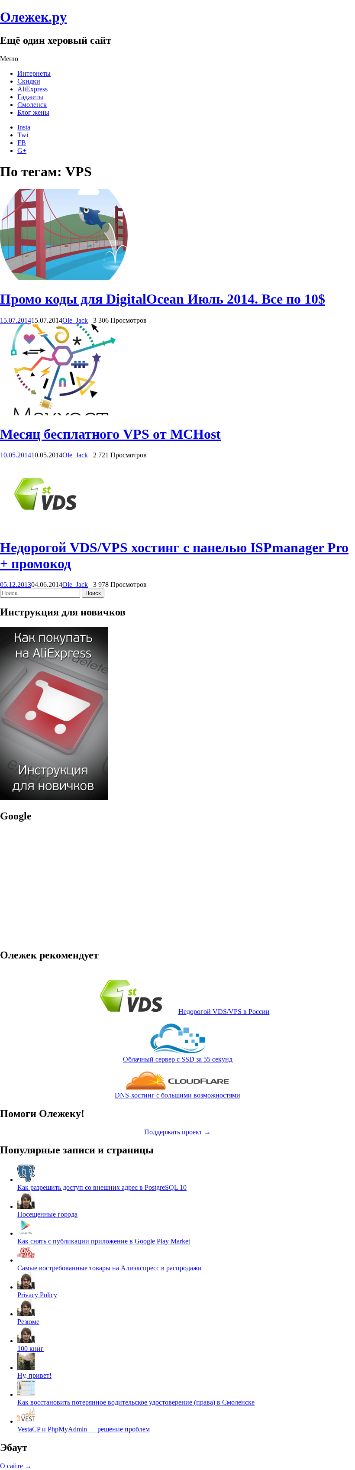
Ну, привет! (34, 1375)
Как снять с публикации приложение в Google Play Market (103, 1241)
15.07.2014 (15, 320)
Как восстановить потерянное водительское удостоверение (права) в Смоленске (136, 1402)
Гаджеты (30, 96)
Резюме (28, 1321)
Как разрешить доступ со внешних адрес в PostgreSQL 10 (102, 1187)
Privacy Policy (37, 1294)
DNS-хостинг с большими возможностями (177, 1095)
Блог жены (33, 112)
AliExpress (32, 89)
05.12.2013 (15, 584)
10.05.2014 (15, 455)
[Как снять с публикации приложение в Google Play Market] (26, 1233)
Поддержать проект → (177, 1132)
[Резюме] (26, 1314)
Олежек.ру (33, 17)
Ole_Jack (75, 320)
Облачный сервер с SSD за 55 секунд (177, 1059)
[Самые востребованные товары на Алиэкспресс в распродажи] (26, 1260)
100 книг (30, 1348)
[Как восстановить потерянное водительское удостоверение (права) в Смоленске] (26, 1394)
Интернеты (34, 73)
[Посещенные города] (26, 1206)
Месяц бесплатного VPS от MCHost (110, 434)
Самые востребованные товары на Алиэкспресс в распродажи (109, 1268)
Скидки (28, 81)
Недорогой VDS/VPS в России (224, 1011)
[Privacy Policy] (26, 1287)
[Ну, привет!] (26, 1367)
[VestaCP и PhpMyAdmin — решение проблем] (26, 1421)
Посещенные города (47, 1214)
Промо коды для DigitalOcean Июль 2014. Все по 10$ (162, 299)
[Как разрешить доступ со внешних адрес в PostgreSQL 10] (26, 1179)
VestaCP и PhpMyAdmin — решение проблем (83, 1429)
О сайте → (16, 1466)
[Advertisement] (54, 885)
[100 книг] (26, 1340)
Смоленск (32, 104)
